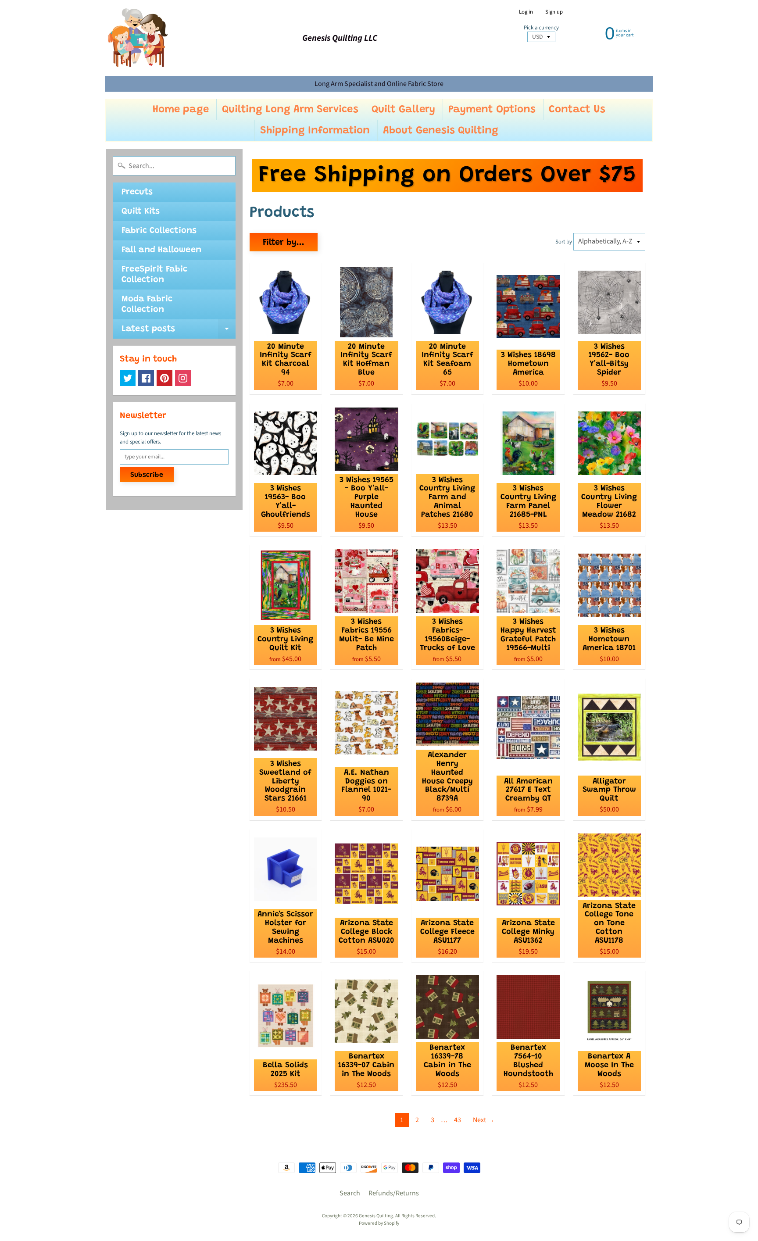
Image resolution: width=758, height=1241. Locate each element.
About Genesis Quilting (440, 130)
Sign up (554, 12)
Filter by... (283, 242)
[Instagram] (183, 378)
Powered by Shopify (379, 1223)
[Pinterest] (164, 378)
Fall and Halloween (161, 250)
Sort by (563, 242)
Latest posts (179, 332)
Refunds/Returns (393, 1193)
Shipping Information (315, 130)
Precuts (137, 192)
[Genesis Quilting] (138, 38)
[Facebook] (146, 378)
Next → (483, 1120)
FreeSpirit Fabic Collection (154, 274)
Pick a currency (541, 28)
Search (350, 1193)
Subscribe (146, 475)
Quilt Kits (141, 211)
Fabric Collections (159, 230)
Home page (181, 109)
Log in (526, 12)
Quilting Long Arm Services (290, 109)
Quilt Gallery (403, 109)
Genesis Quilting (376, 1215)
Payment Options (492, 109)
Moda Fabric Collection (147, 304)
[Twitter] (128, 378)
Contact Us (577, 109)
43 (457, 1120)
